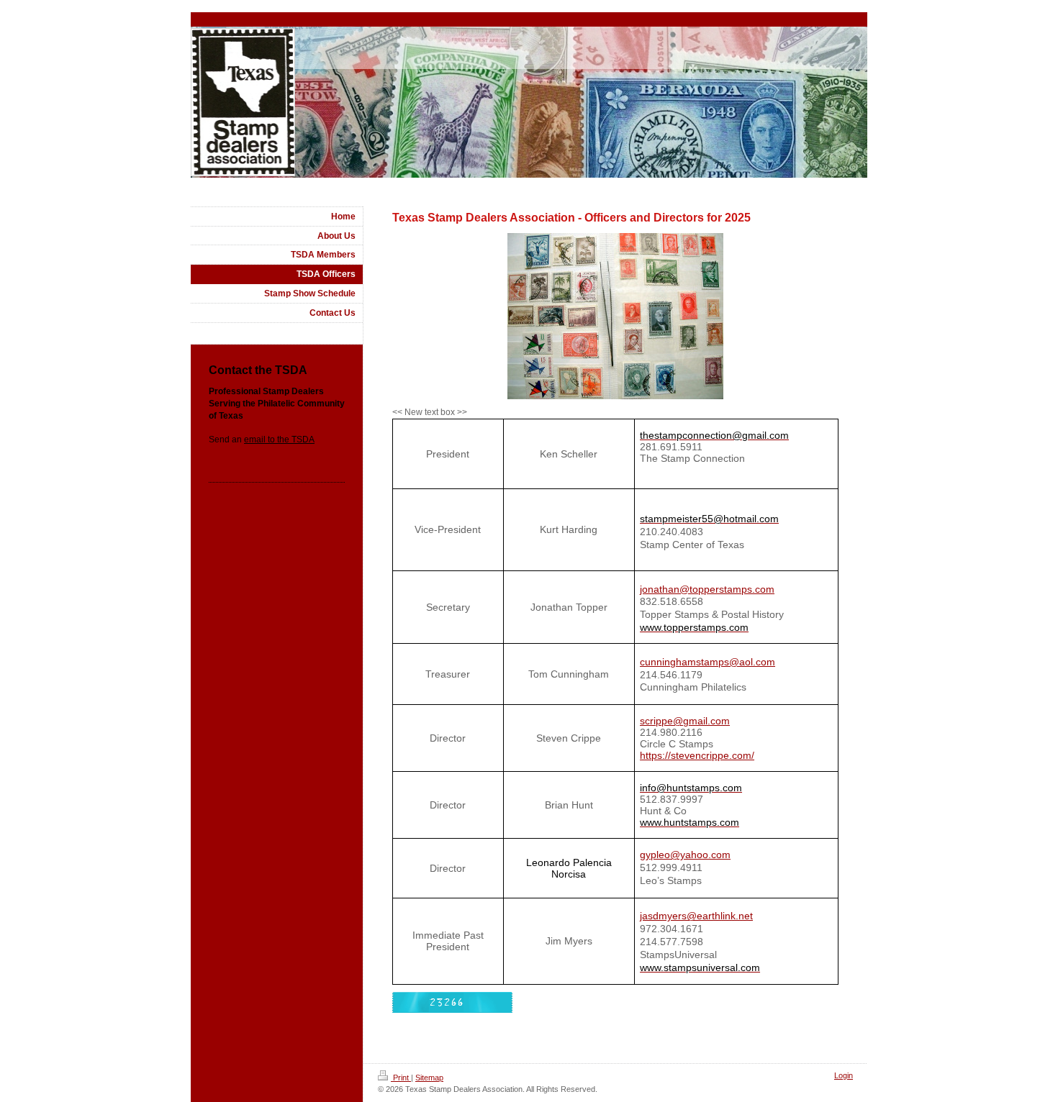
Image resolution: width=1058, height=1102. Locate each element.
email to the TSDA (279, 439)
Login (843, 1075)
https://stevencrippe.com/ (697, 755)
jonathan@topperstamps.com (707, 589)
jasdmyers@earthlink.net (696, 915)
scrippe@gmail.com (685, 721)
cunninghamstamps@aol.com (707, 662)
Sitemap (429, 1077)
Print (401, 1077)
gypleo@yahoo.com (685, 854)
